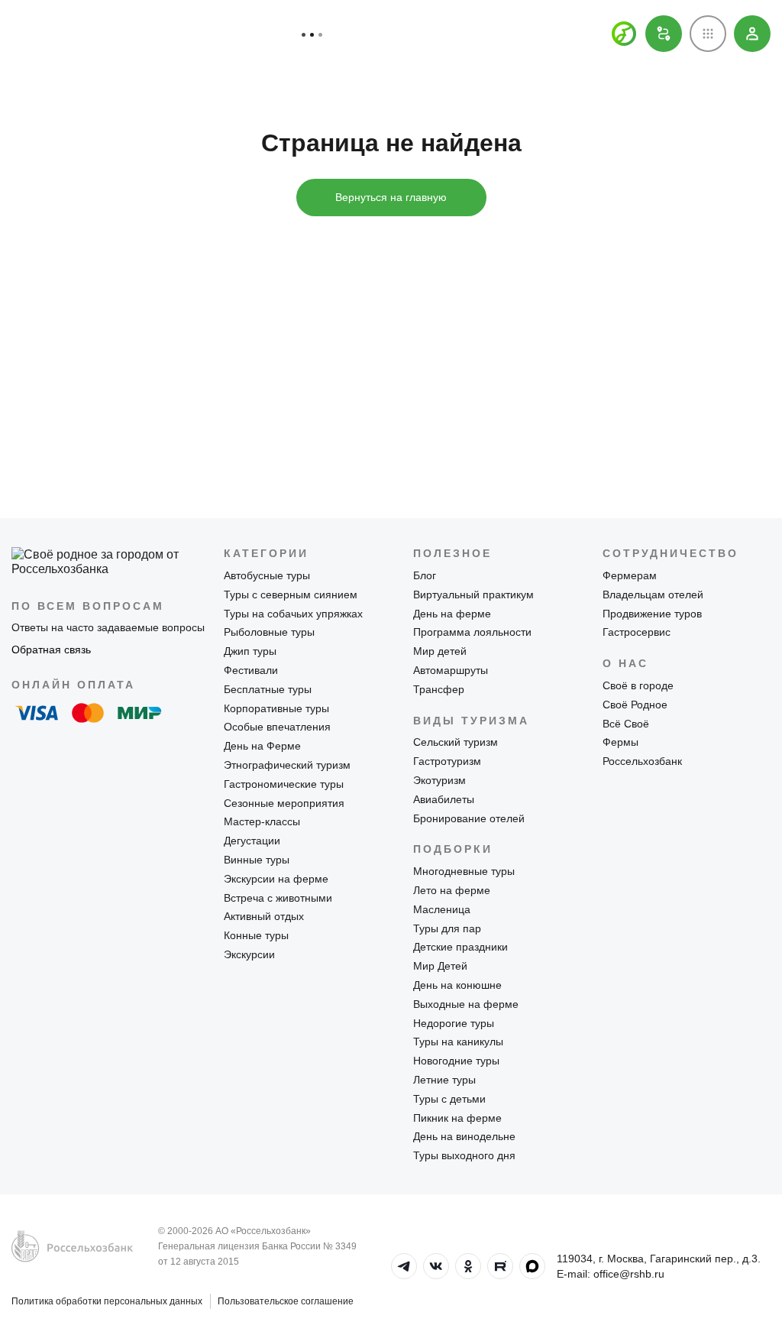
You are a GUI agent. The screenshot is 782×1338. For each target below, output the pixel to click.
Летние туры (444, 1080)
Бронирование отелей (469, 818)
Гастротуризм (447, 761)
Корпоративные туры (276, 708)
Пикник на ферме (457, 1118)
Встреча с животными (278, 898)
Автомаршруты (450, 670)
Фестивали (251, 670)
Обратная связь (51, 649)
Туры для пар (447, 928)
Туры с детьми (449, 1099)
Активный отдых (264, 916)
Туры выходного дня (464, 1155)
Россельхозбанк (642, 761)
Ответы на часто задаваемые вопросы (108, 627)
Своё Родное (635, 704)
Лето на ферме (451, 890)
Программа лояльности (472, 632)
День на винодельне (464, 1136)
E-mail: (610, 1274)
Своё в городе (638, 685)
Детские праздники (460, 947)
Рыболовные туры (269, 632)
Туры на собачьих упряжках (293, 613)
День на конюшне (457, 985)
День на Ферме (262, 746)
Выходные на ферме (466, 1004)
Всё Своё (626, 724)
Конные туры (256, 935)
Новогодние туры (456, 1061)
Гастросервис (637, 632)
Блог (424, 575)
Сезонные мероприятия (284, 803)
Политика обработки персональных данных (106, 1301)
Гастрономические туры (284, 784)
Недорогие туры (453, 1023)
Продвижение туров (652, 613)
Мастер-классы (262, 821)
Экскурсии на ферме (276, 879)
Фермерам (630, 575)
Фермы (620, 742)
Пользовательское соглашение (286, 1301)
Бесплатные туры (268, 689)
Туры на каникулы (458, 1041)
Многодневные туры (464, 871)
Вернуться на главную (391, 197)
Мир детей (440, 651)
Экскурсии (249, 954)
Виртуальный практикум (473, 594)
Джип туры (250, 651)
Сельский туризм (455, 742)
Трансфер (438, 689)
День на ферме (452, 613)
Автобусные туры (267, 575)
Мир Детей (440, 966)
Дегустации (252, 840)
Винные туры (256, 860)
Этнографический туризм (287, 765)
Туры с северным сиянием (290, 594)
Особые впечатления (277, 727)
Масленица (441, 909)
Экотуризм (439, 780)
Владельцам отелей (653, 594)
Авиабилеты (443, 799)
